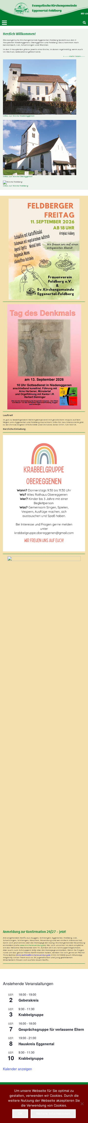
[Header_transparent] (38, 10)
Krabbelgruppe (31, 1014)
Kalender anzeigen (17, 1068)
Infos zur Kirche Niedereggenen (18, 115)
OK (20, 1113)
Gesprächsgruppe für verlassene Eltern (51, 1029)
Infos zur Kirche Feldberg (15, 185)
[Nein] (81, 1103)
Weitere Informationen (53, 1113)
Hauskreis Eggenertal (36, 1043)
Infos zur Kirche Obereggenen (18, 176)
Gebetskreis (29, 1000)
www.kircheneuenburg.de (32, 945)
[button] (4, 22)
